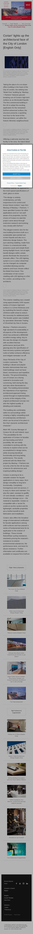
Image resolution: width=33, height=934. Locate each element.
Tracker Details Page (20, 183)
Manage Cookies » (16, 178)
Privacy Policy (10, 183)
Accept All (16, 174)
